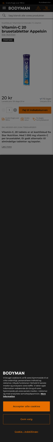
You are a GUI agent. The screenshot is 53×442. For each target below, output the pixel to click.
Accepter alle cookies (26, 406)
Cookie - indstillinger (26, 431)
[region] (26, 298)
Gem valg (26, 419)
